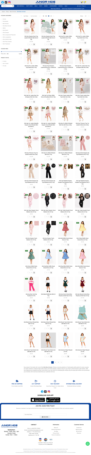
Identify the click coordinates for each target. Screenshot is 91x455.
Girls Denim (5, 30)
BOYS (40, 6)
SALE (66, 6)
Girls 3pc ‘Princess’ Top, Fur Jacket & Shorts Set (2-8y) (82, 124)
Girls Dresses (6, 32)
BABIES (46, 6)
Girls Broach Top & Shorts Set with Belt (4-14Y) (65, 322)
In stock (4, 61)
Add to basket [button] (31, 32)
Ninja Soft (49, 444)
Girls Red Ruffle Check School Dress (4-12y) (65, 239)
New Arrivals (20, 6)
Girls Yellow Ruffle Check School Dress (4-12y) (82, 239)
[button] (34, 44)
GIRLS (36, 6)
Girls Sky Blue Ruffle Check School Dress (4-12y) (48, 267)
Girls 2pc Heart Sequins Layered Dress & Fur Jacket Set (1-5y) (48, 67)
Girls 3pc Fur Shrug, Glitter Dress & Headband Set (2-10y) (48, 96)
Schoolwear (5, 21)
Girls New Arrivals (7, 25)
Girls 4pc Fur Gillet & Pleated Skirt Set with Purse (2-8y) (65, 124)
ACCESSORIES (53, 6)
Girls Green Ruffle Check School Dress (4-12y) (31, 267)
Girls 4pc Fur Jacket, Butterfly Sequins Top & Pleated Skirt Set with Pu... (31, 125)
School (61, 6)
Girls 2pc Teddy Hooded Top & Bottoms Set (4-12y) (65, 211)
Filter (20, 53)
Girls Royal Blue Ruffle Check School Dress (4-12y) (65, 267)
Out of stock (5, 63)
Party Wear (29, 6)
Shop (7, 11)
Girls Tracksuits (6, 43)
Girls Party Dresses (7, 41)
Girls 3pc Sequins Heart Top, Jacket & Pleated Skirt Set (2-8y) (31, 38)
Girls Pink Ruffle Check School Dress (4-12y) (82, 267)
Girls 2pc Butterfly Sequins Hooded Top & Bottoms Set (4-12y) (65, 182)
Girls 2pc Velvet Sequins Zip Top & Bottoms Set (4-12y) (82, 153)
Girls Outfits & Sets (7, 39)
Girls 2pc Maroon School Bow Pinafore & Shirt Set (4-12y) (82, 295)
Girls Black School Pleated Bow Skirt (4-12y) (31, 322)
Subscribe (45, 417)
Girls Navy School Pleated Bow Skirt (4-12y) (48, 322)
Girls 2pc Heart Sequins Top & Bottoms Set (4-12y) (31, 211)
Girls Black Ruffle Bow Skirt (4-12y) (48, 295)
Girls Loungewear (7, 37)
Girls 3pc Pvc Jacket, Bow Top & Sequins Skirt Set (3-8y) (82, 66)
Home (3, 11)
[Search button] (13, 6)
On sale (4, 65)
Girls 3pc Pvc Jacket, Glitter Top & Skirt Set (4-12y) (65, 37)
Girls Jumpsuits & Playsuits (9, 34)
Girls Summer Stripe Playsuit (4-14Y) (65, 350)
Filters (26, 16)
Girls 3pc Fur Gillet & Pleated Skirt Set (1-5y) (48, 153)
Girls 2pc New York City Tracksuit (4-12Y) (31, 295)
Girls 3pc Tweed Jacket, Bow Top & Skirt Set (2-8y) (65, 96)
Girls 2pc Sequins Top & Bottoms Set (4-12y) (31, 239)
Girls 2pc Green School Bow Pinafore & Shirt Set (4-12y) (65, 295)
